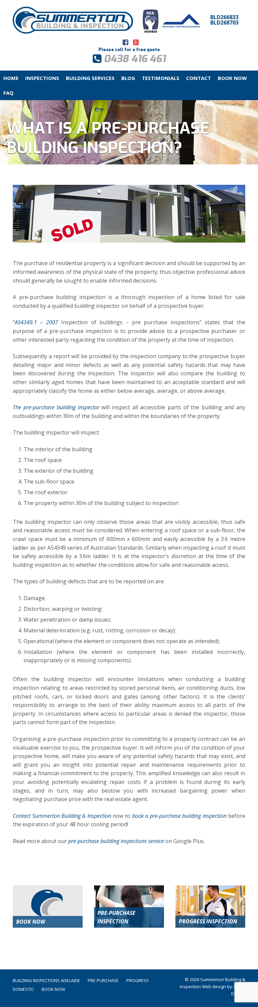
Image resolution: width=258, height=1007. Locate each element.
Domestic (23, 989)
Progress (137, 980)
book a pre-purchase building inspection (179, 816)
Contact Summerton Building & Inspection (62, 816)
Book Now (232, 78)
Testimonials (160, 78)
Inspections (42, 78)
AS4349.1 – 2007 (36, 322)
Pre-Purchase (103, 980)
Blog (128, 78)
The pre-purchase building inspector (56, 407)
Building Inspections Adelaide (46, 980)
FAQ (8, 92)
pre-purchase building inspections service (116, 841)
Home (10, 78)
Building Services (90, 78)
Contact (198, 78)
